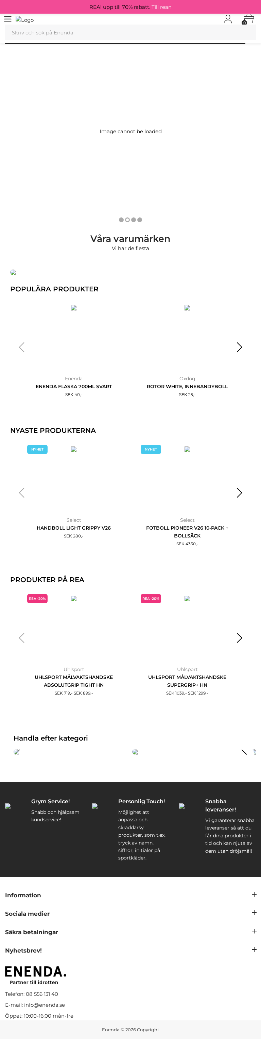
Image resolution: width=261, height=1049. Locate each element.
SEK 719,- (74, 693)
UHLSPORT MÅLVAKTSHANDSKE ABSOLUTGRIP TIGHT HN (74, 681)
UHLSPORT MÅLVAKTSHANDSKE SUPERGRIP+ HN (187, 681)
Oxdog (187, 379)
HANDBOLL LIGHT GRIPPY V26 (74, 528)
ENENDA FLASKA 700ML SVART (74, 386)
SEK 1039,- (187, 693)
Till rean (162, 7)
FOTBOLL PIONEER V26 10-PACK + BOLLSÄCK (187, 532)
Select (74, 520)
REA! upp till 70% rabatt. (130, 7)
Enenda (74, 379)
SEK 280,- (74, 535)
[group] (71, 752)
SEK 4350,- (187, 543)
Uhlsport (74, 669)
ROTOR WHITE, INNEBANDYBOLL (187, 386)
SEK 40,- (74, 394)
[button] (21, 347)
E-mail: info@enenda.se (35, 1005)
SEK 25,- (187, 394)
